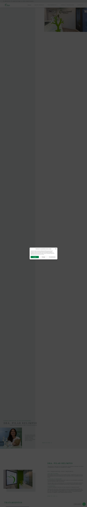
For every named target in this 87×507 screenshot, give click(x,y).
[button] (55, 248)
